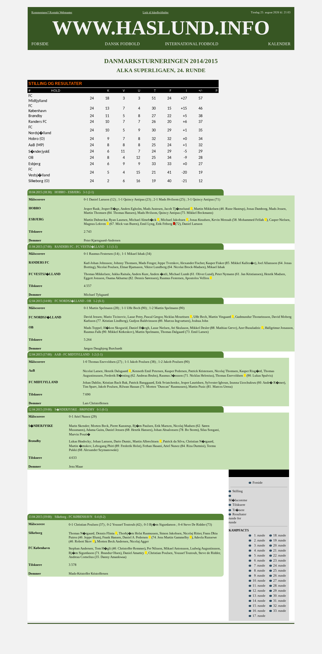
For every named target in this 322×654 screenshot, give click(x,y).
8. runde (258, 570)
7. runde (258, 565)
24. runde (279, 565)
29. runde (279, 590)
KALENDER (279, 44)
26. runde (279, 575)
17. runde (258, 616)
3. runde (258, 545)
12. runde (258, 590)
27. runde (279, 580)
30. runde (279, 595)
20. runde (279, 545)
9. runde (258, 575)
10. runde (258, 580)
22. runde (279, 555)
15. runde (258, 606)
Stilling (237, 491)
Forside (257, 482)
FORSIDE (40, 44)
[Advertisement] (161, 637)
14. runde (258, 600)
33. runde (279, 611)
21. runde (279, 550)
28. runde (279, 585)
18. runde (279, 535)
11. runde (258, 585)
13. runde (258, 595)
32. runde (279, 606)
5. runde (258, 555)
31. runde (279, 600)
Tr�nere (238, 510)
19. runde (279, 540)
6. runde (258, 560)
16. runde (258, 611)
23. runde (279, 560)
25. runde (279, 570)
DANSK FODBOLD (122, 44)
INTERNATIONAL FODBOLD (191, 44)
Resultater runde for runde (237, 518)
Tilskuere (238, 505)
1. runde (258, 535)
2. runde (258, 540)
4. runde (258, 550)
